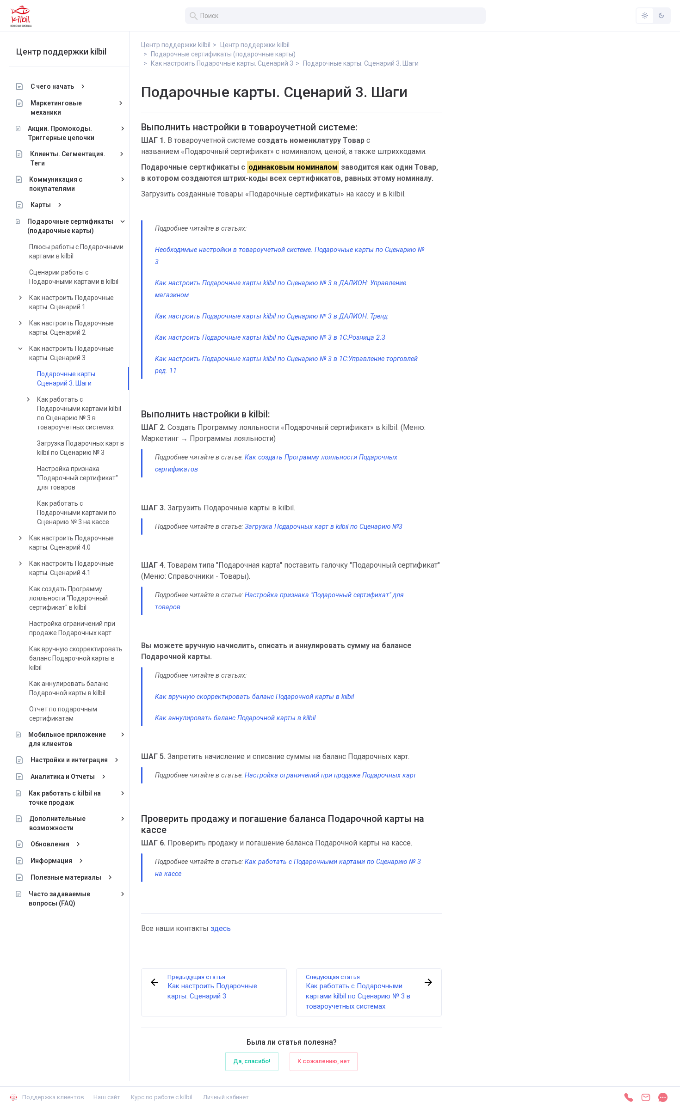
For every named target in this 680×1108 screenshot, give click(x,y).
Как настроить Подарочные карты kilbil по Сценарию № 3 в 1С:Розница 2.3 (270, 338)
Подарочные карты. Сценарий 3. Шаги (67, 378)
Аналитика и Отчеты (63, 776)
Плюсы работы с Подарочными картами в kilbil (76, 251)
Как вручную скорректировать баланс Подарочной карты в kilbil (76, 658)
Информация (51, 860)
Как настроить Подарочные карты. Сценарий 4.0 (71, 542)
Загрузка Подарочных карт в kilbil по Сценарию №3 (323, 527)
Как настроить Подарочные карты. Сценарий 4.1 (71, 568)
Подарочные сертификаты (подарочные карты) (70, 226)
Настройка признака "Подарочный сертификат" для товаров (77, 478)
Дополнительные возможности (57, 823)
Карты (41, 204)
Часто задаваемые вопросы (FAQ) (59, 898)
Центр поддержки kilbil (61, 51)
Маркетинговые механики (56, 107)
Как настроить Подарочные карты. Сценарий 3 (71, 353)
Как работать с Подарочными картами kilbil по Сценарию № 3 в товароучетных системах (79, 413)
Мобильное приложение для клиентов (67, 739)
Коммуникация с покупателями (55, 184)
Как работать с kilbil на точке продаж (65, 798)
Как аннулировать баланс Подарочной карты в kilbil (68, 688)
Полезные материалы (66, 877)
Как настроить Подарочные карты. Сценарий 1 (71, 302)
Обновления (50, 844)
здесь (220, 928)
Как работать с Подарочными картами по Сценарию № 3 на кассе (76, 513)
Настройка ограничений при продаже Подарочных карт (72, 628)
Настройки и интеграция (69, 760)
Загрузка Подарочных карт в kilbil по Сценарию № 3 (80, 448)
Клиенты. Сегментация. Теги (67, 158)
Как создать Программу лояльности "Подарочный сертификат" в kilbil (68, 598)
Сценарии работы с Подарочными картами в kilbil (73, 277)
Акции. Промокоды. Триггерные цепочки (61, 133)
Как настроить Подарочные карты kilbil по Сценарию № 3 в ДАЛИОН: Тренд (271, 316)
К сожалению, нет (323, 1061)
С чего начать (52, 86)
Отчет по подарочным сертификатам (63, 713)
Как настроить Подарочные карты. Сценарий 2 (71, 327)
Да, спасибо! (252, 1061)
